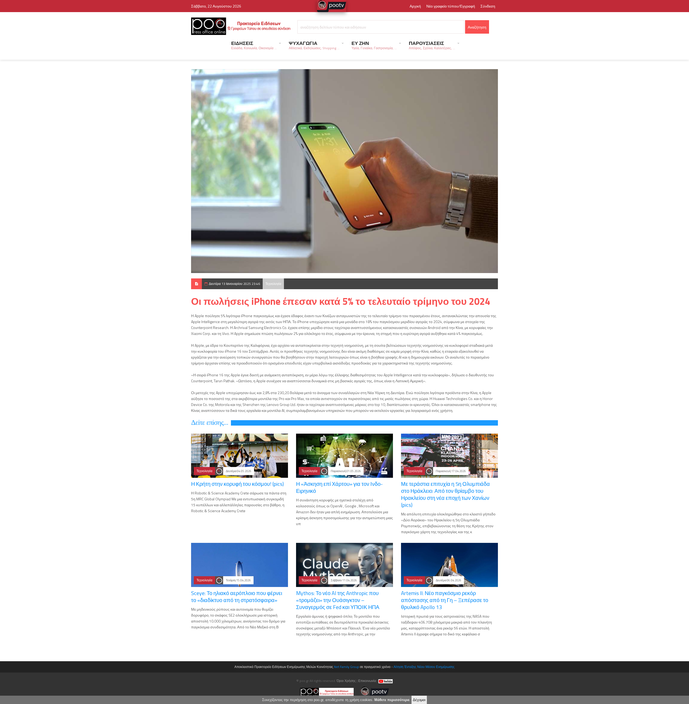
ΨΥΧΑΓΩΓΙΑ (314, 45)
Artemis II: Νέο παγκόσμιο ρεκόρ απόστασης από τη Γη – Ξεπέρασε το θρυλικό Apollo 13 (444, 600)
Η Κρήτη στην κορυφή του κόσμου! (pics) (237, 484)
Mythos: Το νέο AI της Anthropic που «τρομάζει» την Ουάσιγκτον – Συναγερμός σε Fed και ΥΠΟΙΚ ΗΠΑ (337, 600)
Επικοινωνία (367, 680)
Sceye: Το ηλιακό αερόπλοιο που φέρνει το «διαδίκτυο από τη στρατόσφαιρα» (236, 596)
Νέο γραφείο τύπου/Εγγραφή (450, 6)
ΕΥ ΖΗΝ (374, 45)
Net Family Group (346, 666)
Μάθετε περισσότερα (391, 700)
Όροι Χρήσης (346, 680)
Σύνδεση (487, 6)
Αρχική (415, 6)
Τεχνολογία (273, 283)
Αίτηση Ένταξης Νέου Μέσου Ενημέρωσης (424, 666)
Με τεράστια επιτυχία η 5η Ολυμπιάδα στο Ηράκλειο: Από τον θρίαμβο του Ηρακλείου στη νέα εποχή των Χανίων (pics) (445, 494)
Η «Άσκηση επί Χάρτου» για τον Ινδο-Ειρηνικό (339, 487)
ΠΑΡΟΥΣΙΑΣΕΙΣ (432, 45)
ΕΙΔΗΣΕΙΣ (254, 45)
